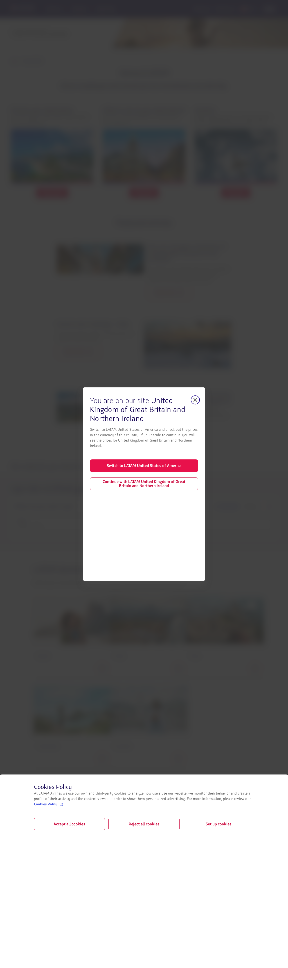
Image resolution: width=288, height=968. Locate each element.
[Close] (195, 399)
